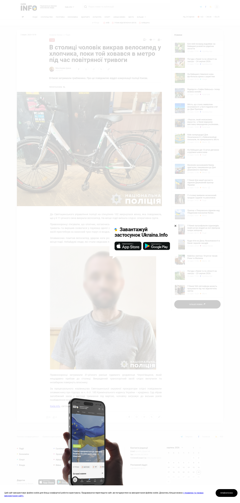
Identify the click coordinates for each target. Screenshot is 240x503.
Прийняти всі (226, 493)
